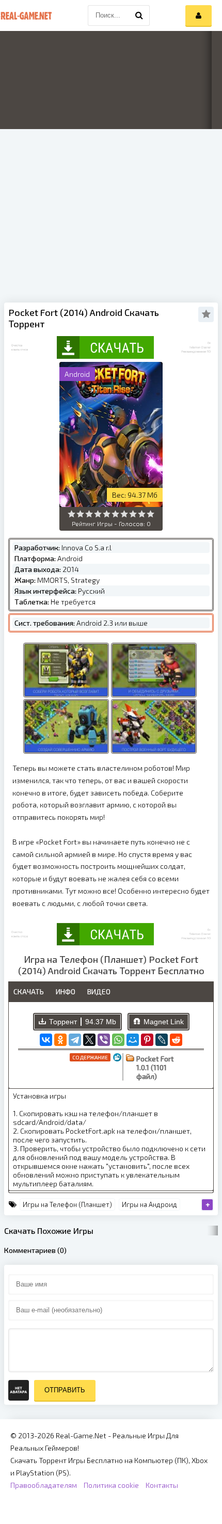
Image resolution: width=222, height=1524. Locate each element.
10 (150, 514)
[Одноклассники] (60, 1040)
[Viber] (104, 1040)
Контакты (162, 1485)
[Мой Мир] (132, 1040)
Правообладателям (43, 1485)
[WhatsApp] (118, 1040)
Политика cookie (111, 1485)
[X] (89, 1040)
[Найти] (139, 15)
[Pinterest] (147, 1040)
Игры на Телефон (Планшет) (67, 1204)
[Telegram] (75, 1040)
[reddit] (176, 1040)
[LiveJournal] (161, 1040)
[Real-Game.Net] (26, 15)
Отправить (64, 1390)
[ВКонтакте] (46, 1040)
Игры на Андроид (149, 1204)
